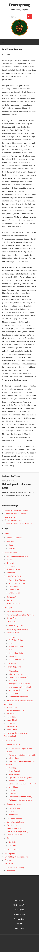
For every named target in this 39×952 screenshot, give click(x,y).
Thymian (12, 790)
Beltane (11, 650)
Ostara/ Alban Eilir (16, 646)
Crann (15, 481)
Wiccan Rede (13, 586)
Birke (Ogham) (14, 771)
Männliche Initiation (14, 835)
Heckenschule (10, 740)
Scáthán (12, 548)
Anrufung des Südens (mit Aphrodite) (21, 615)
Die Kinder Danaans (14, 819)
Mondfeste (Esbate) (14, 667)
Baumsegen (13, 768)
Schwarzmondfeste (16, 674)
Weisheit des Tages (11, 476)
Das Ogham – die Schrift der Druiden (23, 755)
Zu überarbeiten (13, 849)
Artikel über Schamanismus (17, 556)
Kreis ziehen (11, 663)
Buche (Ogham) (14, 774)
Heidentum (11, 572)
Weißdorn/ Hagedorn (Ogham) (20, 796)
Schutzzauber (12, 707)
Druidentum (11, 566)
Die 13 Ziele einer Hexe (17, 583)
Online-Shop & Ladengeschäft (16, 857)
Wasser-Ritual (12, 730)
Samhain (12, 637)
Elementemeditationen (15, 822)
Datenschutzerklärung (15, 867)
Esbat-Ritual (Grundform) (18, 677)
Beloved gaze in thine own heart (17, 510)
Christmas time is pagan (14, 520)
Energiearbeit (12, 825)
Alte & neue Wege (11, 552)
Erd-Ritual (10, 713)
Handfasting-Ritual (16, 625)
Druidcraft (11, 563)
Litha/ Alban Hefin (16, 653)
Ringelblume (13, 787)
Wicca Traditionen (13, 603)
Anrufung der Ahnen (14, 612)
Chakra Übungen (15, 808)
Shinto (9, 600)
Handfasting (11, 621)
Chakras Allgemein (14, 804)
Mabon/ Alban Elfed (16, 659)
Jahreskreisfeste (13, 633)
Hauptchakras (14, 814)
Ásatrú (9, 560)
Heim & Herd (19, 900)
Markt (19, 924)
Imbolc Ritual (12, 720)
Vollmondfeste (14, 671)
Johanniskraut (14, 758)
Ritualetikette (12, 726)
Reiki (9, 838)
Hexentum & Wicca (14, 576)
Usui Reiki (12, 842)
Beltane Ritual (12, 618)
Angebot (8, 860)
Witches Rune (14, 590)
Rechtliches (9, 863)
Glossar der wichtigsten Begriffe (19, 831)
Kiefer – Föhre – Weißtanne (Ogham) (23, 784)
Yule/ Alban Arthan (16, 640)
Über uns (10, 541)
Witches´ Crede (14, 593)
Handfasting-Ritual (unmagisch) (19, 629)
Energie (11, 811)
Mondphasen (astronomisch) (19, 684)
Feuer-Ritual (11, 717)
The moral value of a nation (15, 513)
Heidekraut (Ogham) (16, 780)
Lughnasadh (13, 656)
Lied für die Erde (11, 517)
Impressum (11, 870)
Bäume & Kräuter (13, 744)
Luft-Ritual (11, 723)
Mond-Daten (13, 680)
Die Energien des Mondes (18, 690)
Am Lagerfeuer (10, 853)
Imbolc (11, 643)
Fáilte (7, 533)
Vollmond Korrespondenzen (19, 696)
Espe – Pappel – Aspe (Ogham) (20, 777)
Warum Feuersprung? (15, 538)
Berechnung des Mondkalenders (21, 687)
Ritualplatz (9, 607)
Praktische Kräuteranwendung (20, 800)
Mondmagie (13, 693)
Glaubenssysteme (13, 569)
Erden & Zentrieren (14, 828)
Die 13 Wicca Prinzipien (17, 580)
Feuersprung (19, 4)
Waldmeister (13, 793)
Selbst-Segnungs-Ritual (15, 710)
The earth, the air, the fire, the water (19, 523)
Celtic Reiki (13, 845)
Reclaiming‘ (11, 597)
